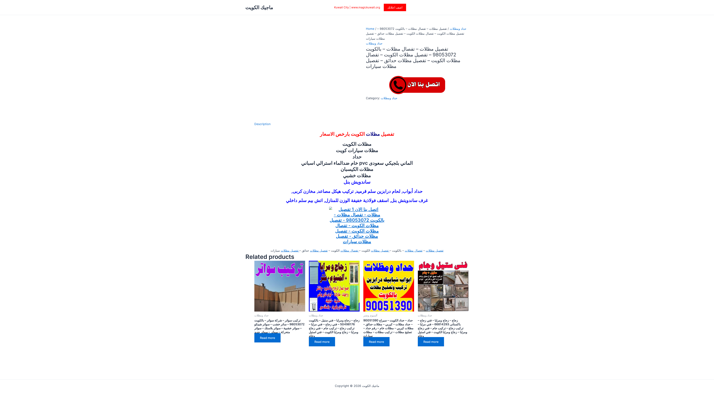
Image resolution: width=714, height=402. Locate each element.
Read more (267, 338)
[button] (395, 7)
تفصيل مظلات (434, 250)
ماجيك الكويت (259, 7)
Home (370, 29)
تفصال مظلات (413, 250)
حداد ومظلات (458, 29)
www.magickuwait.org (365, 7)
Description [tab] (262, 124)
